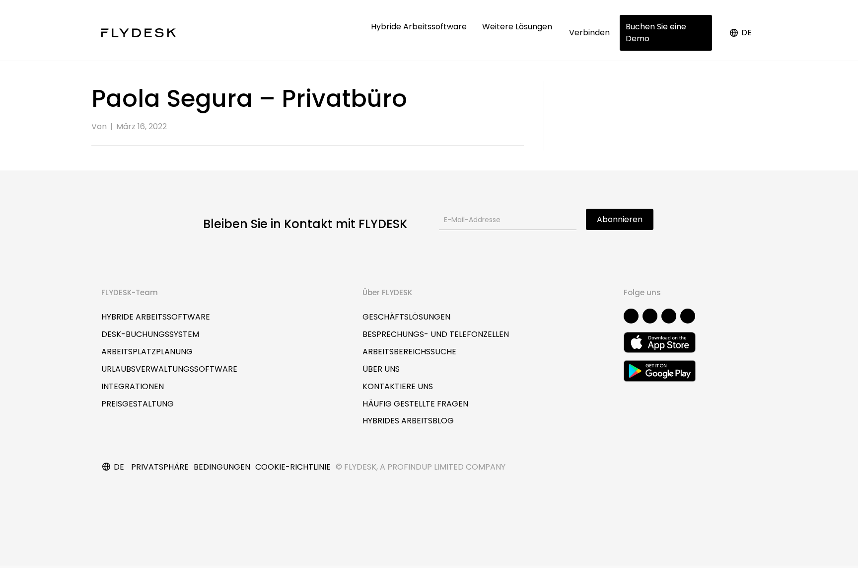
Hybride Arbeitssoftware (420, 26)
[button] (631, 316)
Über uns (381, 369)
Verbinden (589, 32)
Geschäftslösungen (406, 317)
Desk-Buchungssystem (150, 334)
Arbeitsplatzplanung (147, 351)
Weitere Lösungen (518, 26)
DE (746, 32)
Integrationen (132, 386)
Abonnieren (620, 219)
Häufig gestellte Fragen (415, 403)
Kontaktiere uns (397, 386)
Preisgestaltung (137, 403)
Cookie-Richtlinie (293, 467)
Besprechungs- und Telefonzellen (435, 334)
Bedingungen (222, 467)
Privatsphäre (160, 467)
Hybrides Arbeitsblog (408, 420)
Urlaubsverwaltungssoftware (169, 369)
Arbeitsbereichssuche (409, 351)
